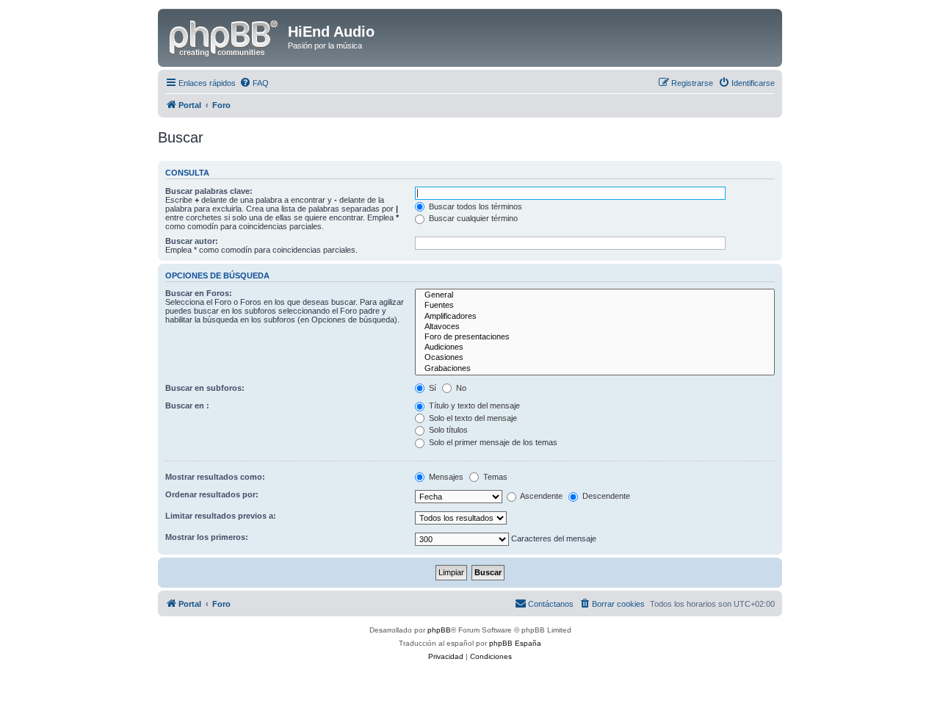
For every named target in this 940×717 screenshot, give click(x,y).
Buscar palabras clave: (209, 191)
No (460, 387)
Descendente (605, 495)
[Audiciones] (594, 347)
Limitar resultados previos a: (220, 515)
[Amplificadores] (594, 316)
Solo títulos (447, 429)
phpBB (439, 630)
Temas (494, 476)
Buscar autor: (191, 241)
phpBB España (515, 643)
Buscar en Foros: (198, 293)
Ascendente (540, 495)
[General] (594, 295)
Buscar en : (187, 405)
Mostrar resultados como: (215, 476)
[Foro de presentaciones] (594, 337)
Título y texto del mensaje (473, 405)
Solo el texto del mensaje (472, 418)
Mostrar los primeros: (206, 537)
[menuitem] (254, 83)
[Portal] (225, 36)
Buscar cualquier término (472, 218)
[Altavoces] (594, 327)
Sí (431, 387)
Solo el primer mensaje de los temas (492, 442)
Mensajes (445, 476)
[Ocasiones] (594, 358)
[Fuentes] (594, 305)
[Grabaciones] (594, 369)
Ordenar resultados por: (211, 494)
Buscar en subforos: (205, 387)
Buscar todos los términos (474, 206)
